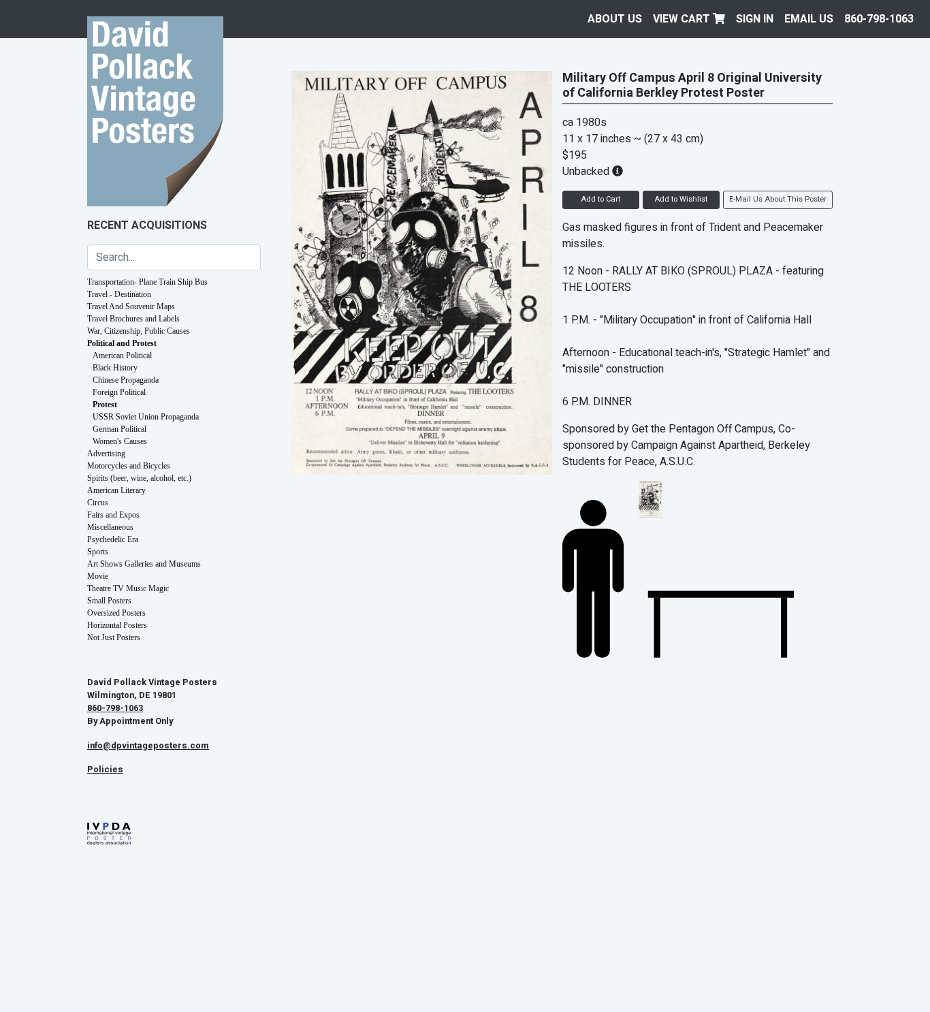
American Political (122, 355)
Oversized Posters (116, 613)
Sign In (754, 19)
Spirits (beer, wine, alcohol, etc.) (139, 478)
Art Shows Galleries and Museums (144, 564)
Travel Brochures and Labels (133, 318)
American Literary (116, 490)
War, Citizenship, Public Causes (138, 331)
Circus (97, 502)
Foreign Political (119, 392)
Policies (105, 769)
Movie (97, 576)
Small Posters (109, 600)
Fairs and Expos (113, 515)
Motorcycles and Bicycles (128, 466)
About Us (615, 19)
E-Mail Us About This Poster (778, 199)
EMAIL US (808, 19)
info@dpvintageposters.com (148, 746)
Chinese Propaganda (126, 380)
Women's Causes (120, 441)
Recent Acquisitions (147, 225)
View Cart (683, 19)
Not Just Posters (113, 637)
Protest (105, 404)
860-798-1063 (879, 19)
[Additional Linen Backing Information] (617, 171)
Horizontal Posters (117, 625)
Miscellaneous (110, 527)
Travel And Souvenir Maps (131, 306)
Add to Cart (600, 199)
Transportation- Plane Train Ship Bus (147, 282)
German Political (119, 429)
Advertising (106, 453)
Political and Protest (122, 343)
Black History (115, 368)
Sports (97, 551)
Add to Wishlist (680, 199)
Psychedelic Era (112, 539)
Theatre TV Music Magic (128, 588)
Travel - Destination (119, 294)
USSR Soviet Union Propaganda (146, 417)
